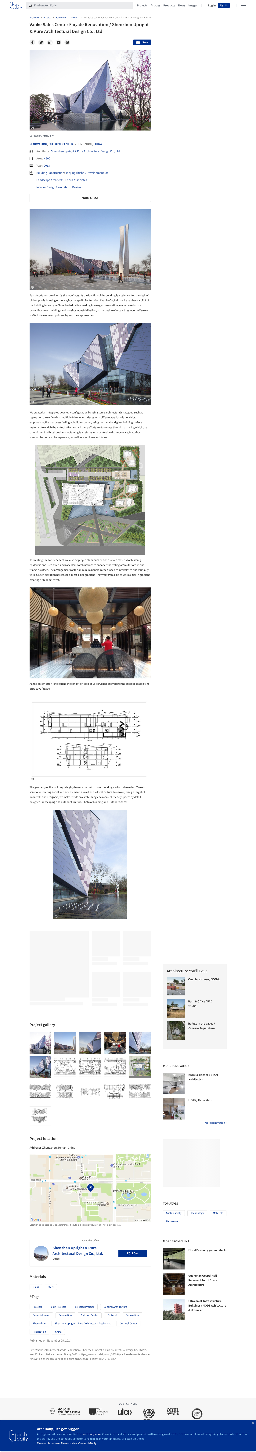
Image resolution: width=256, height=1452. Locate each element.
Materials (218, 1213)
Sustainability (174, 1213)
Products (169, 5)
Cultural (112, 1315)
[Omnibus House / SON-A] (176, 986)
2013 (47, 166)
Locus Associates (76, 180)
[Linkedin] (50, 42)
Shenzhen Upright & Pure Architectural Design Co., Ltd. (86, 151)
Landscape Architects (49, 180)
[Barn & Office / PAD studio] (176, 1008)
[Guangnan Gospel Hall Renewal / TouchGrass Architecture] (174, 1284)
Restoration (39, 1332)
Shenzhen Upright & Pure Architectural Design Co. (83, 1323)
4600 (47, 158)
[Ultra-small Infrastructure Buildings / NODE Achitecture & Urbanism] (174, 1309)
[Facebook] (32, 42)
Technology (197, 1213)
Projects (142, 5)
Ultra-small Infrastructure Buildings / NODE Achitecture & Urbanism (207, 1305)
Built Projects (58, 1307)
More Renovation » (216, 1122)
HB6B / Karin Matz (200, 1100)
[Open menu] (243, 5)
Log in (212, 5)
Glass (36, 1287)
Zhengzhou (39, 1323)
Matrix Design (72, 187)
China (97, 144)
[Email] (58, 42)
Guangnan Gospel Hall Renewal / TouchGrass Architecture (202, 1280)
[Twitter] (41, 42)
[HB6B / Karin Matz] (174, 1108)
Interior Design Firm (49, 187)
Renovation (38, 144)
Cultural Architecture (115, 1307)
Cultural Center (61, 144)
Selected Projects (84, 1307)
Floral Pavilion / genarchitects (207, 1250)
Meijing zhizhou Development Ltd (87, 173)
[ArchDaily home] (16, 5)
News (181, 5)
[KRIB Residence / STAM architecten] (174, 1083)
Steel (51, 1287)
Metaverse (172, 1221)
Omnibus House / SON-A (204, 979)
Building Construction (50, 173)
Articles (155, 5)
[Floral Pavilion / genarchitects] (174, 1258)
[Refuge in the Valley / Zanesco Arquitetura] (176, 1030)
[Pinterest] (67, 42)
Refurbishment (41, 1315)
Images (193, 5)
